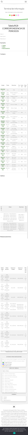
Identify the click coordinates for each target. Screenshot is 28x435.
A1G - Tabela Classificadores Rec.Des (9, 392)
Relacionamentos (6, 48)
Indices (3, 46)
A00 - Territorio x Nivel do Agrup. (8, 373)
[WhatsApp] (16, 15)
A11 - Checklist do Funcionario (8, 390)
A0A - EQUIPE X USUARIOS (7, 387)
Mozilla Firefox (7, 365)
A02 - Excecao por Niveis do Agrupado (9, 376)
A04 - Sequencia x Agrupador (7, 380)
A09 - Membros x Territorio (7, 386)
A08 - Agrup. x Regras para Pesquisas (9, 384)
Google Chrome (8, 362)
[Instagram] (18, 15)
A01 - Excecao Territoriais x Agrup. (9, 375)
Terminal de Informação (14, 8)
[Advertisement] (14, 70)
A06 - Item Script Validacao (7, 383)
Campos (4, 45)
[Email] (10, 15)
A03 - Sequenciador (6, 378)
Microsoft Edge (8, 364)
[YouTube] (14, 15)
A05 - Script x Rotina (6, 381)
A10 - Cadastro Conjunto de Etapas (9, 389)
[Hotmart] (12, 15)
